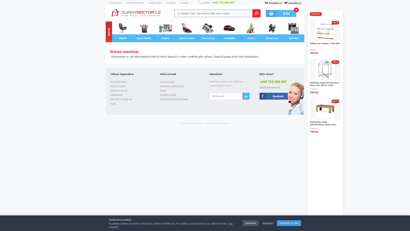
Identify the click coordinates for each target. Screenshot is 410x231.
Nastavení (267, 223)
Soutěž (163, 90)
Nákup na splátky (118, 86)
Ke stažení (171, 2)
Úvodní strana (115, 2)
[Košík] (281, 13)
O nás (113, 103)
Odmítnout (250, 223)
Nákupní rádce (155, 2)
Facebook (278, 96)
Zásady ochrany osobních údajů (174, 99)
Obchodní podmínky (135, 2)
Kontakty (184, 2)
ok (246, 96)
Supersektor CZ (275, 3)
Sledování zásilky (167, 81)
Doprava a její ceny (119, 90)
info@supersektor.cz (269, 87)
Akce (109, 32)
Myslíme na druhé (168, 94)
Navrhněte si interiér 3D (121, 99)
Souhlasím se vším (289, 223)
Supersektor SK (294, 3)
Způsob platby (117, 94)
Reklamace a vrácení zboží (172, 86)
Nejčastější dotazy (119, 81)
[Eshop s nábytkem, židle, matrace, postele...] (136, 13)
